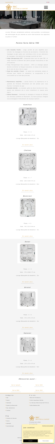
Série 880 (15, 390)
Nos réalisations (10, 407)
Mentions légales (21, 437)
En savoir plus (27, 144)
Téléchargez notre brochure (27, 22)
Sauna (8, 400)
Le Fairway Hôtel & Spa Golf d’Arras (39, 402)
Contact (8, 410)
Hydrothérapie (10, 426)
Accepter (31, 440)
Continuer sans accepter (47, 425)
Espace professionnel (11, 405)
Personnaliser (46, 440)
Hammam (8, 402)
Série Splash (15, 385)
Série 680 (39, 385)
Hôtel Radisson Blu (35, 405)
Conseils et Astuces (11, 418)
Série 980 (39, 390)
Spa (7, 397)
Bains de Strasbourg (35, 397)
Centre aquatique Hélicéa (36, 400)
